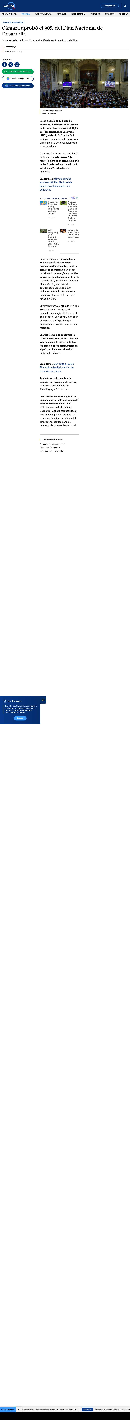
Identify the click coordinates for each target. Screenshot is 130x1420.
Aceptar (20, 718)
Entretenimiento (43, 14)
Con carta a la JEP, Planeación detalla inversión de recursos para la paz (57, 367)
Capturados (56, 1409)
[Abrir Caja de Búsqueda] (125, 6)
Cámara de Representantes (51, 444)
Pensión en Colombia (49, 448)
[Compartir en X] (10, 64)
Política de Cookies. (18, 713)
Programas (110, 6)
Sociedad (123, 14)
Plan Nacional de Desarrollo (51, 451)
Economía (61, 14)
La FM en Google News (20, 79)
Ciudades (95, 14)
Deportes (109, 14)
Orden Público (9, 14)
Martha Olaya (10, 47)
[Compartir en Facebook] (4, 64)
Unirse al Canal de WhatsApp (19, 72)
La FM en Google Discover (19, 86)
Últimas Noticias (8, 1410)
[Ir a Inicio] (9, 6)
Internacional (78, 14)
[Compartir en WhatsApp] (17, 64)
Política (25, 14)
